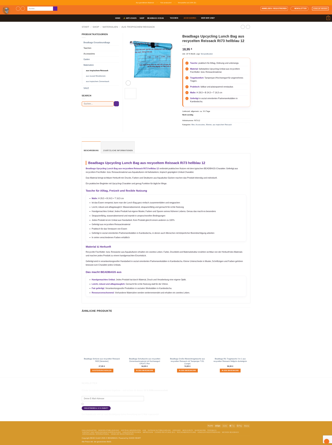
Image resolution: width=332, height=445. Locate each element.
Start (85, 26)
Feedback (211, 430)
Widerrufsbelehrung (108, 430)
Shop (142, 18)
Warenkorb (200, 430)
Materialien (110, 26)
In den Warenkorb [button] (144, 370)
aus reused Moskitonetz (96, 76)
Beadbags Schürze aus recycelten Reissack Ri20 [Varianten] (102, 360)
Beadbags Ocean (155, 18)
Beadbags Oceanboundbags (97, 42)
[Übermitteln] (55, 8)
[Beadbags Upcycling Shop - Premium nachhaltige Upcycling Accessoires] (7, 9)
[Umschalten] (117, 42)
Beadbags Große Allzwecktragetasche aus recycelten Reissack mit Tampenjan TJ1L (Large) (187, 361)
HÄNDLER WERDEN (320, 8)
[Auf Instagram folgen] (23, 8)
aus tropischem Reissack (138, 26)
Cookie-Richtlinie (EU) (165, 432)
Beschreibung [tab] (91, 150)
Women (209, 125)
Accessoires (200, 125)
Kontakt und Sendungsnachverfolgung (101, 432)
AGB (144, 430)
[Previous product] (248, 27)
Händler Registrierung (209, 432)
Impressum (148, 432)
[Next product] (243, 27)
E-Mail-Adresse (88, 394)
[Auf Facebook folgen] (18, 8)
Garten (87, 59)
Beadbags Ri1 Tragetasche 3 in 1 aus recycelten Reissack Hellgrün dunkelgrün (230, 360)
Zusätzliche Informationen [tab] (118, 150)
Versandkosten (207, 54)
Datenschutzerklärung (213, 404)
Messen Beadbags (230, 432)
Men (193, 125)
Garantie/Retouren (132, 432)
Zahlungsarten (89, 430)
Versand (176, 430)
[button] (274, 9)
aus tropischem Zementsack (97, 81)
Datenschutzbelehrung (159, 430)
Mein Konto (187, 430)
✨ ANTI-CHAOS (130, 18)
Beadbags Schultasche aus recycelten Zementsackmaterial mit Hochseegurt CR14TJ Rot (144, 361)
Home (117, 18)
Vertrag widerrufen (131, 430)
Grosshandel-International (95, 434)
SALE (86, 88)
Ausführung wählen (102, 370)
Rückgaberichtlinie (186, 432)
